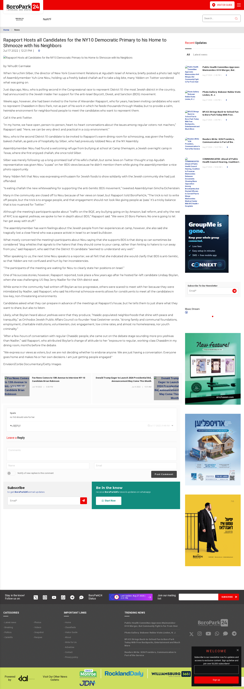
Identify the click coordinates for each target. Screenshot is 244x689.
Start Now (110, 500)
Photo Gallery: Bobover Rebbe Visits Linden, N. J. (150, 632)
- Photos (37, 622)
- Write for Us (70, 642)
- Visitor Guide (70, 632)
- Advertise (69, 647)
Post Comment (164, 474)
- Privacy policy (71, 657)
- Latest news (9, 622)
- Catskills (8, 637)
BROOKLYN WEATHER (52, 18)
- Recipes (37, 637)
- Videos (37, 627)
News (17, 30)
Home (6, 30)
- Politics (7, 632)
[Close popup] (237, 650)
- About (67, 637)
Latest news (200, 54)
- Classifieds (70, 627)
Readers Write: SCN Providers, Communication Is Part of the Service (219, 142)
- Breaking (8, 627)
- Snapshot (38, 632)
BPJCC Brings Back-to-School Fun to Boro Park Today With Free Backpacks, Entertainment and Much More (221, 116)
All (188, 54)
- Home (67, 622)
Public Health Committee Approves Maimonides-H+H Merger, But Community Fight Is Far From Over (221, 70)
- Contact (68, 652)
